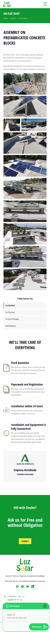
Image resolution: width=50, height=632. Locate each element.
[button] (45, 606)
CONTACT (25, 541)
